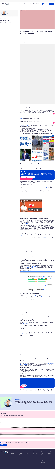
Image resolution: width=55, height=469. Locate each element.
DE (20, 465)
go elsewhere (45, 187)
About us (34, 454)
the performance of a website (44, 296)
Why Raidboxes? (35, 453)
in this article (42, 343)
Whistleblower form (43, 459)
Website (1, 437)
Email (1, 433)
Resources (38, 3)
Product (25, 3)
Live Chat (42, 453)
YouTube (49, 455)
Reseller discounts (20, 454)
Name (1, 428)
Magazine (27, 453)
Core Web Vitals (35, 241)
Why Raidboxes (20, 3)
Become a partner (20, 457)
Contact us (45, 3)
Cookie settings (43, 462)
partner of (44, 381)
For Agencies (30, 3)
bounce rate (26, 223)
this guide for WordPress (41, 338)
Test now (51, 3)
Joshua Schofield (18, 399)
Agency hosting (20, 453)
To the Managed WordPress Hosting (28, 177)
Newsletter (27, 454)
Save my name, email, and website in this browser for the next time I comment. (15, 442)
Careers (34, 455)
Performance (12, 453)
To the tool (24, 385)
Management (12, 454)
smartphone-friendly (23, 235)
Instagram (49, 453)
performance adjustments (31, 267)
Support (12, 455)
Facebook (21, 391)
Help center (42, 454)
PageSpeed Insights (35, 266)
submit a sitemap (44, 251)
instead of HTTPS (43, 237)
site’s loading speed (24, 125)
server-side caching (23, 333)
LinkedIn (25, 391)
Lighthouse (35, 295)
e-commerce (39, 213)
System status (43, 455)
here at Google (25, 323)
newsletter (36, 391)
